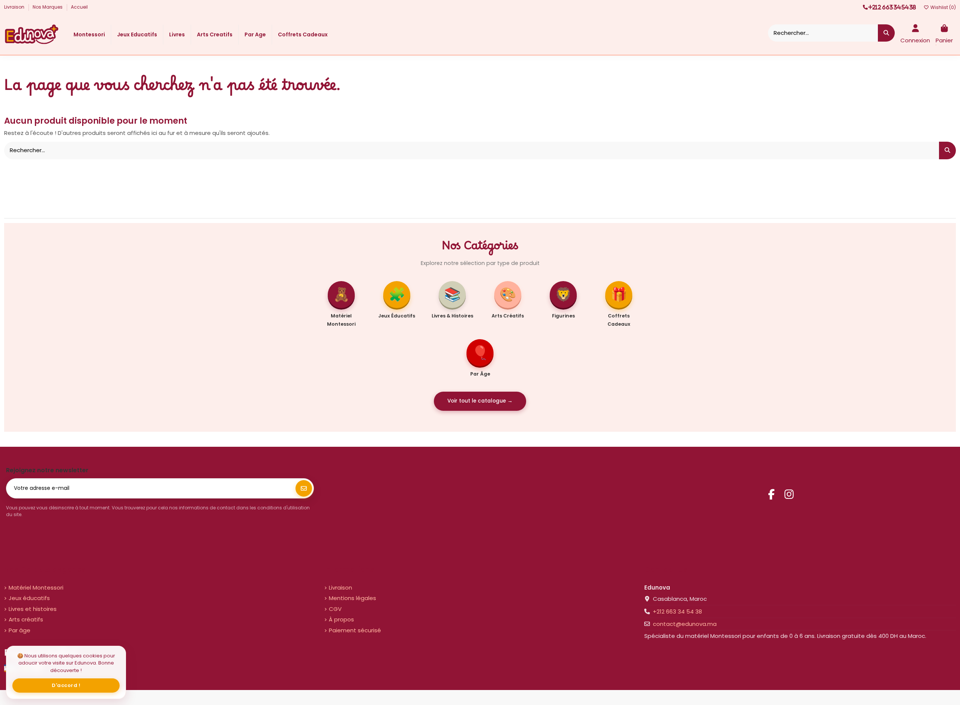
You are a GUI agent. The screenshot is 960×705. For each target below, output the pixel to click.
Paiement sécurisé (355, 630)
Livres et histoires (33, 609)
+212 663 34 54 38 (677, 611)
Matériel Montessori (36, 587)
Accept (66, 685)
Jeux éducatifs (29, 598)
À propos (341, 619)
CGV (335, 609)
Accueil (79, 7)
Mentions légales (352, 598)
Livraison (15, 7)
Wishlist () (942, 7)
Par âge (19, 630)
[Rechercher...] (886, 33)
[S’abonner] (304, 488)
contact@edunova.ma (685, 624)
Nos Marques (48, 7)
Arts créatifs (26, 619)
